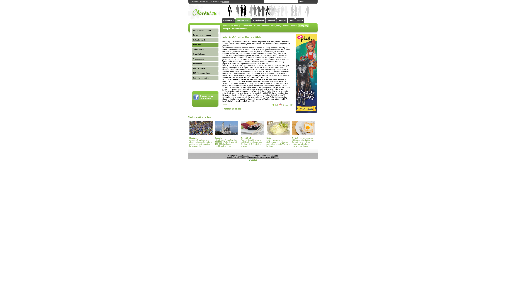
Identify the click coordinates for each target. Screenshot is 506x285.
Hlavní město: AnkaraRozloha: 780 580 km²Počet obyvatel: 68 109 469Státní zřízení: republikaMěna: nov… (226, 143)
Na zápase (194, 138)
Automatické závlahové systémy (239, 158)
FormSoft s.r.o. (243, 156)
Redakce (274, 156)
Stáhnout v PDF (287, 105)
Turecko (218, 138)
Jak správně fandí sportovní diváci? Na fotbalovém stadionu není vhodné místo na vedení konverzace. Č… (200, 143)
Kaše (268, 138)
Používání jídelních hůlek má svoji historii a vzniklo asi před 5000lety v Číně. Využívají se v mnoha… (251, 143)
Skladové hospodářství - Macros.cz (265, 158)
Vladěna (225, 2)
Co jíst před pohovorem (302, 138)
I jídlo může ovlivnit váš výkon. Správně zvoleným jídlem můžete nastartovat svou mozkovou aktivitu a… (303, 143)
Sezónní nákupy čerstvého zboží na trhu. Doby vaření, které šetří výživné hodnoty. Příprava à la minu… (278, 143)
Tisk (276, 105)
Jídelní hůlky (246, 138)
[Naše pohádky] (306, 112)
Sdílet (224, 104)
